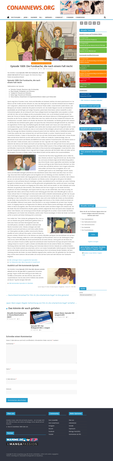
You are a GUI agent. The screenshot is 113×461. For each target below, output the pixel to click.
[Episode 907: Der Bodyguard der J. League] (41, 312)
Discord (51, 428)
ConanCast (59, 17)
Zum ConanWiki (53, 420)
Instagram (51, 426)
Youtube (51, 434)
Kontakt (71, 426)
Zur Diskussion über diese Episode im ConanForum (24, 262)
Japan (25, 17)
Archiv (81, 292)
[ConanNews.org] (8, 17)
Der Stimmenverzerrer (88, 224)
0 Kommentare (49, 68)
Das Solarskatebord (87, 219)
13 (19, 319)
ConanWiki (70, 17)
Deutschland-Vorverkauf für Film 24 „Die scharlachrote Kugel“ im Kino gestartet (37, 295)
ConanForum (80, 17)
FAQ (40, 17)
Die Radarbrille (86, 227)
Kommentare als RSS (75, 434)
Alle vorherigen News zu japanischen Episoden (23, 260)
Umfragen (48, 17)
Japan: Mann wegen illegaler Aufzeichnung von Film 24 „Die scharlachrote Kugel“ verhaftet (41, 303)
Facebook (51, 431)
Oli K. (41, 68)
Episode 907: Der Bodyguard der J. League (40, 327)
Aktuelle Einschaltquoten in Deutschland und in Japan (17, 315)
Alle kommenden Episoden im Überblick (21, 283)
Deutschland (15, 17)
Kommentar (10, 343)
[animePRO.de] (34, 439)
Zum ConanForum (54, 423)
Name (8, 369)
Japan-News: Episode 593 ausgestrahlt (64, 314)
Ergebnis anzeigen (93, 241)
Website (8, 389)
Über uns (71, 420)
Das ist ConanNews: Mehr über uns (18, 426)
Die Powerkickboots (87, 230)
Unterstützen (72, 423)
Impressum (72, 428)
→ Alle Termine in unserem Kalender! (90, 100)
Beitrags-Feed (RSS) (74, 431)
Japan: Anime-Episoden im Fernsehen (41, 63)
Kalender (34, 17)
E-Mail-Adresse (11, 379)
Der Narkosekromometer (89, 222)
